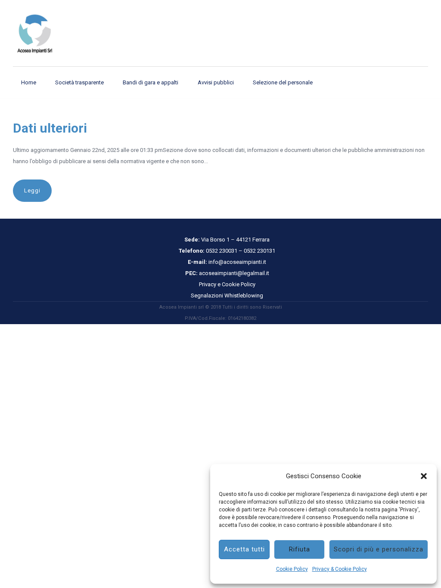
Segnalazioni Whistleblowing (227, 295)
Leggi (32, 190)
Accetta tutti (244, 549)
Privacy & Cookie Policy (339, 569)
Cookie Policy (292, 569)
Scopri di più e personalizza (378, 549)
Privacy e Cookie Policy (227, 284)
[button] (423, 476)
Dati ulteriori (50, 128)
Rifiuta (299, 549)
